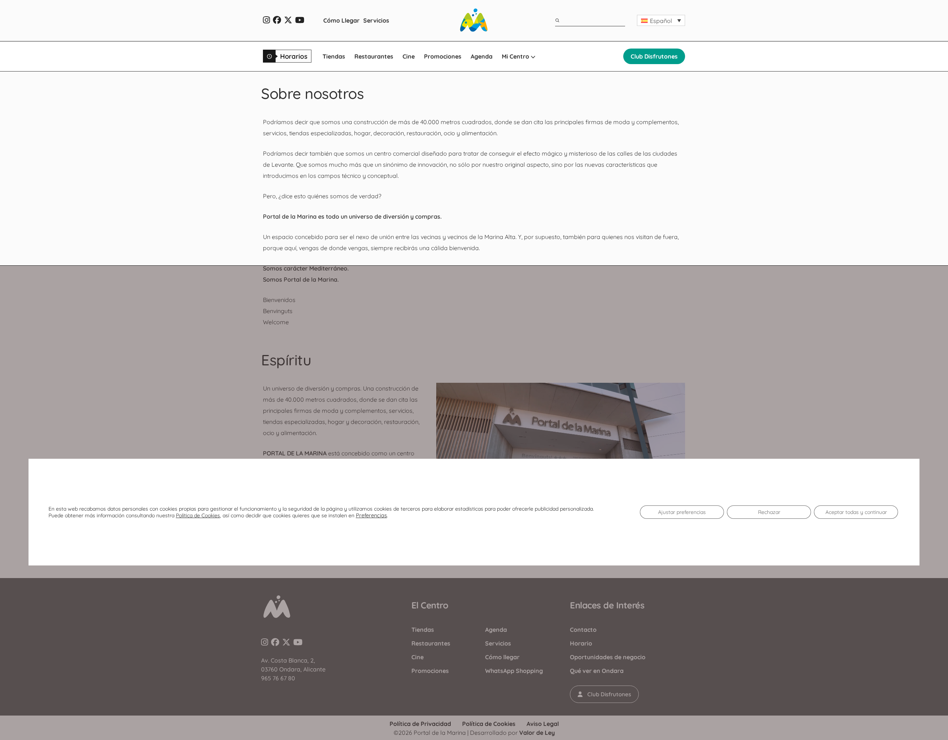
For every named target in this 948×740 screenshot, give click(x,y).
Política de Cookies (198, 515)
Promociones (442, 56)
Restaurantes (373, 56)
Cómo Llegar (341, 20)
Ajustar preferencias (682, 512)
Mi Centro (516, 56)
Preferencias (371, 515)
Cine (409, 56)
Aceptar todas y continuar (856, 512)
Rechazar (769, 512)
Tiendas (334, 56)
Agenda (482, 56)
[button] (661, 20)
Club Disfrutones (654, 56)
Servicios (376, 20)
